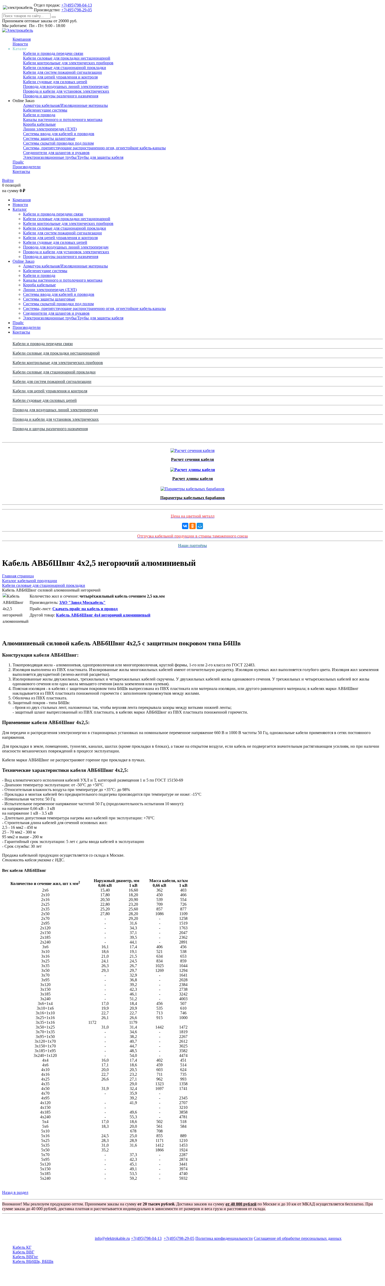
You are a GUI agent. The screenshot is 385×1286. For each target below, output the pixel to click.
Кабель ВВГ (23, 1252)
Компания (22, 39)
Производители (27, 167)
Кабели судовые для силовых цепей (55, 82)
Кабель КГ (22, 1247)
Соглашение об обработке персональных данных (298, 1238)
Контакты (21, 171)
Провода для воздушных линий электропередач (65, 86)
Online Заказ (23, 261)
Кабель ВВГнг (25, 1257)
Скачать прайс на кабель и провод (85, 609)
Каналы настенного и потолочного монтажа (62, 119)
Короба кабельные (39, 124)
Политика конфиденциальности (224, 1238)
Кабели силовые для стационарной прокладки (64, 67)
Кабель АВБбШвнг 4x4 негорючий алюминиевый (103, 615)
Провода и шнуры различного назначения (60, 96)
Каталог (20, 209)
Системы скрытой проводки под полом (58, 143)
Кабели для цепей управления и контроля (60, 77)
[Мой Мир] (200, 526)
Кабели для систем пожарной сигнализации (62, 72)
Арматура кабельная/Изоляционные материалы (65, 105)
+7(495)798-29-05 (76, 10)
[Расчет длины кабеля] (192, 468)
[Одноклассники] (192, 526)
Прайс (18, 162)
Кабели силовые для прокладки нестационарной (66, 58)
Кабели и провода (39, 115)
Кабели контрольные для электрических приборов (68, 63)
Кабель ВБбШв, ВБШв (33, 1261)
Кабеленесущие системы (45, 110)
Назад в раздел (15, 1192)
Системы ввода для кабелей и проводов (58, 133)
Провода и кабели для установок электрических (66, 91)
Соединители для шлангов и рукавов (56, 152)
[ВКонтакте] (185, 526)
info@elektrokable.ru (112, 1238)
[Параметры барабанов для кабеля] (192, 487)
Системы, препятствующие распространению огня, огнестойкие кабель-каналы (94, 148)
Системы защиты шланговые (49, 138)
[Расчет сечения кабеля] (192, 449)
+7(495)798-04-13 (76, 5)
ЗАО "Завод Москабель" (82, 602)
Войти (8, 180)
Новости (20, 44)
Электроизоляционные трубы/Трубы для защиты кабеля (73, 157)
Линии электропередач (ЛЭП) (50, 129)
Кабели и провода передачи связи (53, 53)
